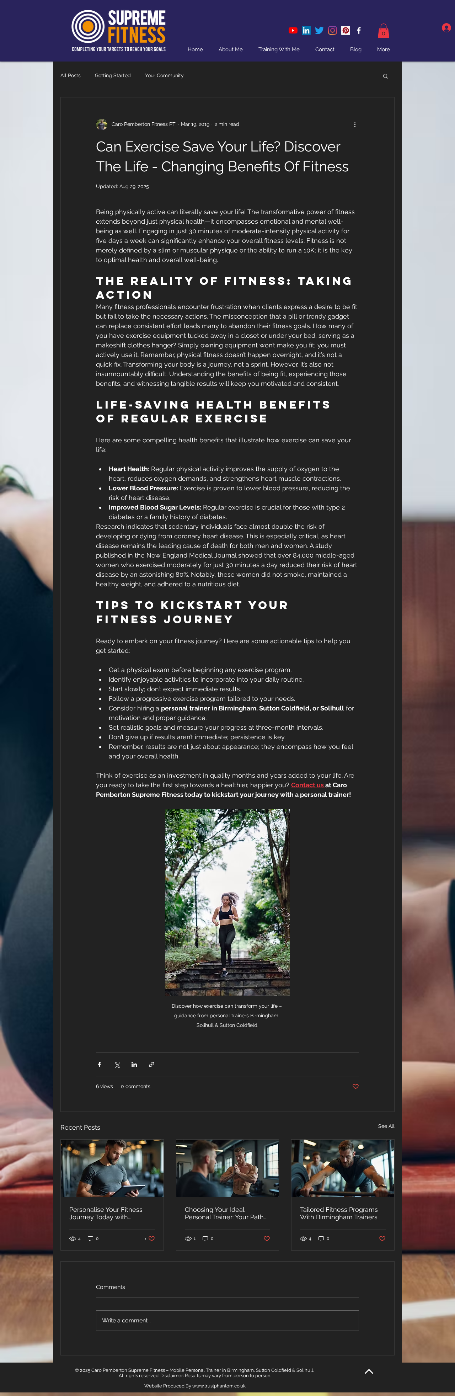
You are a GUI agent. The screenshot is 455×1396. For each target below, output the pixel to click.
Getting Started (113, 75)
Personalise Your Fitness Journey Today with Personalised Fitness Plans (109, 1213)
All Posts (70, 75)
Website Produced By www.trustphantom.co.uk (195, 1386)
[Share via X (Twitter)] (116, 1064)
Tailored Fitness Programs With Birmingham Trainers (339, 1213)
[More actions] (354, 124)
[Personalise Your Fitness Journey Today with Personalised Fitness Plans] (112, 1168)
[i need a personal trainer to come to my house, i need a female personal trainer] (345, 30)
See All (386, 1126)
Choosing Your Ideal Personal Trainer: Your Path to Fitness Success (224, 1213)
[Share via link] (151, 1064)
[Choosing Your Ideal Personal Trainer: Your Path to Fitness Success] (227, 1168)
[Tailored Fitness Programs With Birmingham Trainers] (342, 1168)
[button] (384, 30)
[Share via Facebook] (99, 1064)
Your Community (164, 75)
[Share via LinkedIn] (134, 1064)
